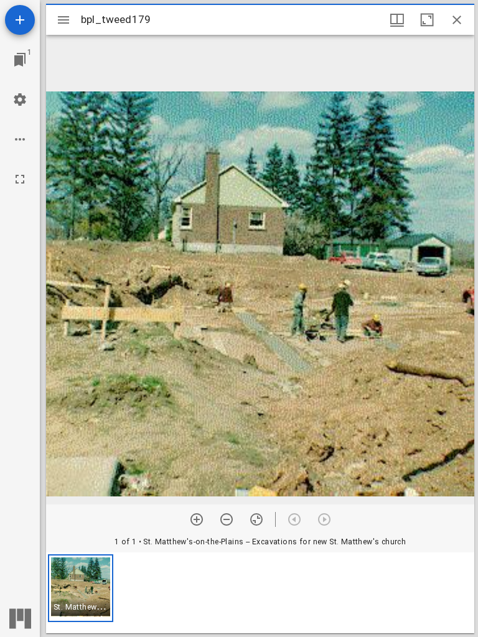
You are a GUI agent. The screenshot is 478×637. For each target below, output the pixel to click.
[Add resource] (20, 20)
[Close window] (457, 20)
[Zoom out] (226, 519)
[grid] (260, 592)
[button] (80, 588)
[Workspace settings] (20, 99)
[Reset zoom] (256, 519)
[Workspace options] (20, 139)
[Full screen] (20, 179)
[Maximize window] (427, 20)
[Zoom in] (197, 519)
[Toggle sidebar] (63, 20)
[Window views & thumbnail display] (397, 20)
